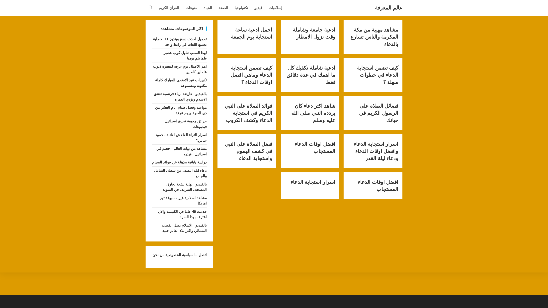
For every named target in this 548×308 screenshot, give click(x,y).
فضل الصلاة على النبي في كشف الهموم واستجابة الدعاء (248, 151)
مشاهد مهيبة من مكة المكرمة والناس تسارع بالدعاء (374, 37)
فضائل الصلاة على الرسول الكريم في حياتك (378, 113)
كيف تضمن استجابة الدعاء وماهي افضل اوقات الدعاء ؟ (251, 75)
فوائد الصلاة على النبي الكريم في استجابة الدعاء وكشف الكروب (248, 113)
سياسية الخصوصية (178, 255)
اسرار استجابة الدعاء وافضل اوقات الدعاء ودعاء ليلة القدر (376, 151)
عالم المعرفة (388, 7)
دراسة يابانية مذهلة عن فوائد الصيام (179, 162)
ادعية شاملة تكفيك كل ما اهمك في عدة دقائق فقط (311, 75)
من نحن (158, 255)
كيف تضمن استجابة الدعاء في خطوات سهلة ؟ (377, 75)
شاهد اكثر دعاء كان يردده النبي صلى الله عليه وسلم (313, 113)
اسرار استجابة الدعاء (313, 182)
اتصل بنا (200, 255)
